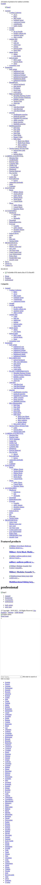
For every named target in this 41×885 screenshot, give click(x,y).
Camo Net (12, 177)
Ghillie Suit (13, 165)
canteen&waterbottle (16, 182)
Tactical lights (13, 241)
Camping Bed (14, 167)
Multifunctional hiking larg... (21, 582)
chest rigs (16, 103)
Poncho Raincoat (15, 171)
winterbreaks (17, 24)
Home (7, 276)
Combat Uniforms (15, 13)
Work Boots (17, 199)
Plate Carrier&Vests (15, 94)
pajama (15, 46)
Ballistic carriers (18, 99)
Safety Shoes (17, 205)
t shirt (15, 41)
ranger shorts (13, 52)
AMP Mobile (19, 612)
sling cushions (22, 145)
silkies (15, 54)
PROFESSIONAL (11, 243)
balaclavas (16, 214)
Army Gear (13, 245)
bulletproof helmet (19, 75)
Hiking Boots (17, 197)
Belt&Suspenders (15, 126)
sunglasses (16, 231)
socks (11, 235)
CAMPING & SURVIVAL (14, 156)
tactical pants (13, 58)
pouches (12, 112)
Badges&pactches (15, 222)
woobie (11, 29)
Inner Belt (16, 133)
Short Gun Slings (23, 141)
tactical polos (17, 48)
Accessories (9, 600)
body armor (13, 69)
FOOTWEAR (10, 188)
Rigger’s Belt (17, 137)
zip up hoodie (17, 31)
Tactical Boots (18, 194)
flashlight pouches (19, 124)
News (7, 262)
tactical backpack (19, 84)
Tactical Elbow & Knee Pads (18, 148)
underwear (16, 45)
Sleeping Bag (13, 158)
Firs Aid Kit (13, 173)
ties (10, 237)
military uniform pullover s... (21, 562)
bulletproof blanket (19, 80)
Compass (12, 186)
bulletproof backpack (20, 77)
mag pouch (17, 86)
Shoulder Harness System (21, 96)
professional (9, 280)
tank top (16, 43)
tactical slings (22, 146)
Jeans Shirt (17, 50)
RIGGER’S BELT (19, 424)
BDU (15, 16)
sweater (11, 28)
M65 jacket (17, 18)
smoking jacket (18, 35)
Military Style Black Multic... (21, 552)
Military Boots (18, 192)
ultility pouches (18, 120)
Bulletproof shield (19, 79)
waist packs (17, 92)
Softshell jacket (18, 20)
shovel (15, 175)
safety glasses (17, 228)
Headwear (12, 212)
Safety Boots (17, 195)
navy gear (12, 248)
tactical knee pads (19, 150)
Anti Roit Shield (18, 107)
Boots (11, 190)
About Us (8, 263)
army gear (8, 607)
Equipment (8, 67)
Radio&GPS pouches (20, 118)
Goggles (16, 226)
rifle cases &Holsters (20, 362)
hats (14, 216)
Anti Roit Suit (18, 109)
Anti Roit (12, 105)
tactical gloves (14, 233)
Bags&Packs (13, 82)
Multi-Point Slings (24, 143)
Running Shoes (18, 209)
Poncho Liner (13, 162)
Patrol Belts (17, 135)
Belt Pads (16, 128)
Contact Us (9, 265)
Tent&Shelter (13, 160)
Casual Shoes (17, 207)
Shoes (11, 203)
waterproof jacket (19, 22)
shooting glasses (18, 229)
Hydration (16, 88)
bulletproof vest (18, 71)
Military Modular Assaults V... (22, 572)
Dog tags (12, 239)
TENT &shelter (14, 439)
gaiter (15, 152)
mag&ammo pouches (20, 114)
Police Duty (13, 256)
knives (15, 180)
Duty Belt (16, 129)
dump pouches (18, 122)
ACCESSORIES (11, 211)
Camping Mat (13, 163)
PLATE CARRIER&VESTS (19, 371)
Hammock (12, 169)
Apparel (7, 11)
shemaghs (16, 218)
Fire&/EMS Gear (15, 258)
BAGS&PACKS (15, 358)
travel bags (17, 90)
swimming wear (14, 65)
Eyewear (12, 224)
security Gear (13, 260)
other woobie (17, 37)
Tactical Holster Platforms (22, 97)
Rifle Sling (17, 139)
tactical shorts (17, 62)
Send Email (5, 616)
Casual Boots (17, 201)
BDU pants (17, 60)
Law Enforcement (15, 254)
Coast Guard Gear (15, 252)
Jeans (15, 63)
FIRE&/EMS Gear (15, 535)
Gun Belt (16, 131)
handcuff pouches (19, 116)
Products (8, 278)
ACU (15, 14)
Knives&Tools (14, 179)
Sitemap (10, 612)
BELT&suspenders (15, 403)
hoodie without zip (19, 33)
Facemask (12, 220)
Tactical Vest (17, 101)
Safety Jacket (17, 26)
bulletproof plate (18, 73)
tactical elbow (18, 154)
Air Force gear (14, 250)
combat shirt (13, 39)
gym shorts (17, 56)
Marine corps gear (15, 246)
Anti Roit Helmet (19, 111)
